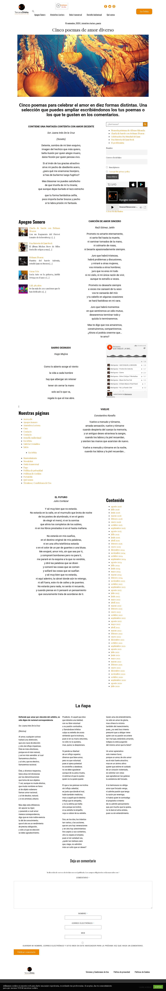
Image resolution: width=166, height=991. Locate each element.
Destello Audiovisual (94, 14)
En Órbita (144, 11)
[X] (109, 6)
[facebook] (105, 6)
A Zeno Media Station (114, 211)
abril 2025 (115, 540)
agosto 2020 (116, 683)
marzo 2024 (116, 574)
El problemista (117, 143)
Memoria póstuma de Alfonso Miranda (128, 130)
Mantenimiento (30, 458)
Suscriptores (114, 167)
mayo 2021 (115, 658)
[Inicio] (29, 970)
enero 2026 (116, 522)
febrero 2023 (116, 608)
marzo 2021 (116, 661)
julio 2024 (115, 565)
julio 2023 (115, 593)
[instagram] (113, 6)
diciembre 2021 (117, 639)
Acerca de (27, 419)
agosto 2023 (116, 590)
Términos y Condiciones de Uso (37, 483)
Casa (25, 428)
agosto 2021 (116, 649)
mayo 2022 (115, 624)
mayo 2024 (115, 571)
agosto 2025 (116, 531)
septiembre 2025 (118, 528)
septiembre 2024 (118, 559)
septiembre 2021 (118, 646)
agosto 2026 (116, 506)
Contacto (27, 431)
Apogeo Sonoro (39, 14)
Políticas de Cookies (32, 473)
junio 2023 (115, 596)
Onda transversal (75, 14)
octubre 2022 (116, 615)
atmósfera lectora (88, 23)
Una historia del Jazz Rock (122, 139)
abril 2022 (115, 627)
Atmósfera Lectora (57, 14)
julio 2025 (115, 534)
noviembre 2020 (118, 674)
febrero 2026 (116, 519)
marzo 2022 (116, 630)
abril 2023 (115, 602)
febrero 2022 (116, 633)
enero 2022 (116, 636)
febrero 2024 (116, 578)
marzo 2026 (116, 516)
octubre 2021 (116, 643)
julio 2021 (115, 652)
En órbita (27, 441)
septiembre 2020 (118, 680)
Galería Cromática (31, 444)
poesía (98, 23)
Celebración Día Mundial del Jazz (125, 136)
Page (25, 467)
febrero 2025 (116, 543)
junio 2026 (115, 512)
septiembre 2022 (118, 618)
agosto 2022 (116, 621)
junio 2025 (115, 537)
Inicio (25, 447)
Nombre (109, 148)
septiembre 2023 (118, 587)
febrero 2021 (116, 664)
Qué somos (111, 14)
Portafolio (27, 477)
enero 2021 (116, 667)
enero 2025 (116, 547)
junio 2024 (115, 568)
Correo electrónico (113, 157)
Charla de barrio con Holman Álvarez (127, 133)
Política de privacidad (33, 470)
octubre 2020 (117, 677)
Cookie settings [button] (145, 987)
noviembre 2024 (118, 553)
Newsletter (28, 461)
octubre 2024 (117, 556)
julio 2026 (115, 509)
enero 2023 (116, 612)
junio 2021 (115, 655)
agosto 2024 (116, 562)
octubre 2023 (116, 584)
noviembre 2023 (118, 581)
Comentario (83, 877)
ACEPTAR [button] (158, 987)
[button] (33, 11)
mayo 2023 (115, 599)
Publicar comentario (26, 952)
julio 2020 (115, 686)
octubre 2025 (116, 525)
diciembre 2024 (118, 550)
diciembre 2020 (118, 670)
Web (83, 933)
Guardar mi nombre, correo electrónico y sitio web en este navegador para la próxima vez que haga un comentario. (83, 945)
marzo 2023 (116, 605)
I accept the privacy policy (119, 171)
